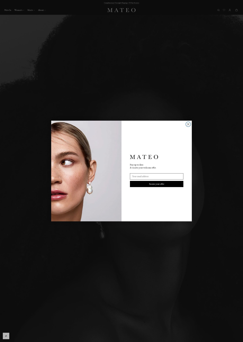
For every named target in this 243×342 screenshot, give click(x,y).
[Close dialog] (188, 124)
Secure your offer (156, 183)
